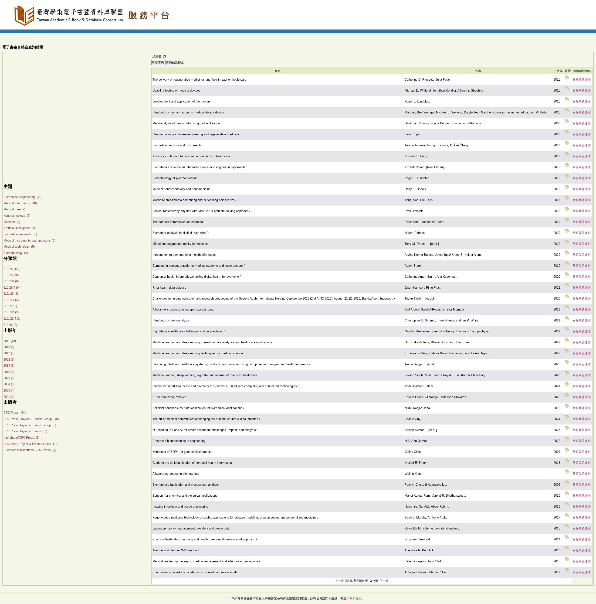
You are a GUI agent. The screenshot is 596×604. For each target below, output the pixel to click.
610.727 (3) (11, 300)
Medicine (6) (11, 222)
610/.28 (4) (10, 293)
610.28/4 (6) (11, 287)
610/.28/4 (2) (11, 318)
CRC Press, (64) (14, 412)
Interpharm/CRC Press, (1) (21, 437)
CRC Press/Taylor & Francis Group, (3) (29, 425)
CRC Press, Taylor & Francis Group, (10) (31, 419)
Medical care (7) (14, 209)
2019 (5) (8, 372)
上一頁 (339, 581)
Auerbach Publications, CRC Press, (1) (29, 450)
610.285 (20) (11, 269)
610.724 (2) (11, 312)
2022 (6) (8, 359)
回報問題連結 (581, 79)
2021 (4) (8, 397)
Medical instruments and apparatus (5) (29, 240)
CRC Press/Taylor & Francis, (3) (25, 431)
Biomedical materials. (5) (20, 234)
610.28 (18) (11, 275)
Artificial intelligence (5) (19, 228)
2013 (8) (8, 347)
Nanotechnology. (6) (16, 215)
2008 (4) (8, 390)
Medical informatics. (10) (20, 203)
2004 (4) (8, 384)
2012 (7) (8, 353)
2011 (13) (9, 341)
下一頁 (384, 581)
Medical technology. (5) (19, 246)
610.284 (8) (11, 281)
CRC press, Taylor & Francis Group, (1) (30, 444)
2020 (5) (8, 378)
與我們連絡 (354, 598)
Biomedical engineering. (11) (22, 197)
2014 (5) (8, 365)
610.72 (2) (10, 306)
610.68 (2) (10, 325)
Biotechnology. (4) (15, 253)
